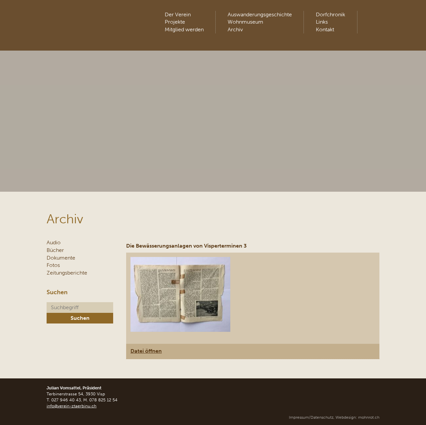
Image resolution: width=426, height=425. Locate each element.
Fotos (53, 265)
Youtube (373, 16)
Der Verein (178, 14)
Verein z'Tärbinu (96, 18)
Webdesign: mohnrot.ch (357, 417)
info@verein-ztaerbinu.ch (72, 405)
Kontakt (325, 29)
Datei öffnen (146, 351)
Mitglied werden (184, 29)
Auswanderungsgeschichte (260, 14)
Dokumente (61, 258)
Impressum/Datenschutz (311, 417)
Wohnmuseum (245, 22)
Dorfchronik (330, 14)
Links (322, 22)
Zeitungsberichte (67, 273)
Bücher (55, 250)
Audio (54, 242)
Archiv (235, 29)
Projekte (175, 22)
